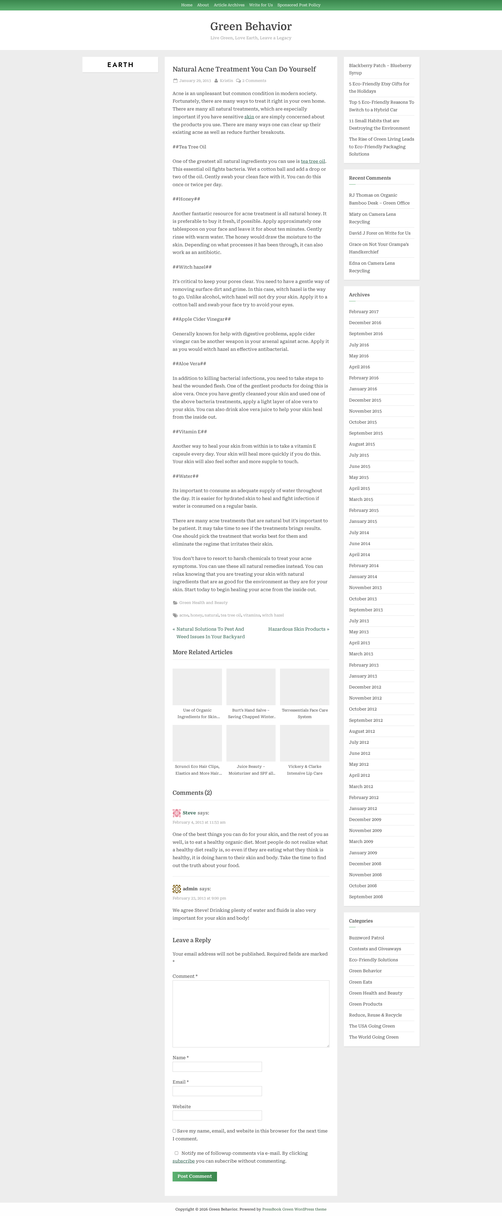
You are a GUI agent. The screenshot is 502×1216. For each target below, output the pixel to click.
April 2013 (359, 642)
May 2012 (359, 764)
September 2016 (366, 333)
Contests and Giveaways (375, 948)
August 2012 (362, 731)
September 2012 (366, 720)
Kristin (226, 80)
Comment (185, 976)
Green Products (365, 1004)
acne (183, 615)
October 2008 (363, 885)
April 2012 (359, 775)
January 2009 (363, 852)
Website (182, 1106)
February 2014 (364, 565)
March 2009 (361, 841)
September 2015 (366, 433)
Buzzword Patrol (366, 937)
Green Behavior (251, 26)
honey (196, 615)
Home (186, 5)
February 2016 (364, 377)
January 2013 (363, 676)
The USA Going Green (372, 1026)
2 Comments (254, 81)
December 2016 (365, 322)
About (203, 5)
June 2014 (359, 543)
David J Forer (363, 233)
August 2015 (362, 444)
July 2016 (359, 344)
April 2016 (359, 366)
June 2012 (359, 753)
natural (211, 615)
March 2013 (361, 653)
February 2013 (364, 665)
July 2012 (359, 742)
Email (181, 1082)
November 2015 (365, 411)
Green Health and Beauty (203, 603)
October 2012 (363, 709)
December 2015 (365, 400)
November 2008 (365, 874)
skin (249, 116)
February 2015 (364, 510)
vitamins (251, 615)
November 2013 (365, 587)
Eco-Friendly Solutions (373, 959)
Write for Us (261, 5)
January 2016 (363, 388)
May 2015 (359, 477)
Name (181, 1057)
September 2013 (366, 609)
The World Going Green (374, 1037)
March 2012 (361, 786)
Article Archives (229, 5)
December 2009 (365, 819)
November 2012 (365, 698)
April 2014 (359, 554)
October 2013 (363, 598)
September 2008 (366, 896)
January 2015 (363, 521)
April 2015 (359, 488)
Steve (189, 812)
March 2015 (361, 499)
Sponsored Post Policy (299, 5)
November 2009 (365, 830)
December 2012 (365, 687)
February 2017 (364, 311)
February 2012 (364, 797)
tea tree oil (313, 161)
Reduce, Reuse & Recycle (375, 1015)
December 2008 (365, 863)
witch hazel (273, 615)
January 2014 (363, 576)
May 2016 (359, 355)
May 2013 (359, 631)
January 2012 (363, 808)
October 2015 (363, 422)
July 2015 (359, 455)
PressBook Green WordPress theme (294, 1209)
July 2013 (359, 620)
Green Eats (360, 982)
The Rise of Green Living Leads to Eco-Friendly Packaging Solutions (381, 147)
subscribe (184, 1161)
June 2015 (359, 466)
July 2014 (359, 532)
